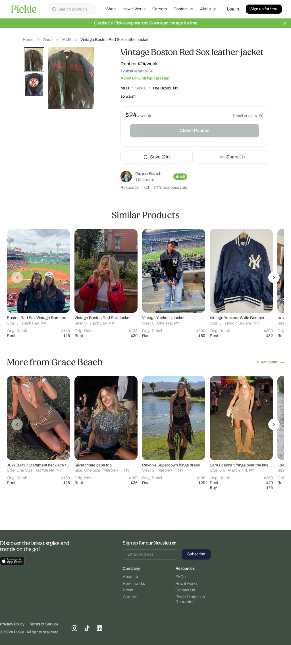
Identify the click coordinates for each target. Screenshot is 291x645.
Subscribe (196, 554)
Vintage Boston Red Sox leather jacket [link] (114, 39)
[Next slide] (274, 277)
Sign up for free (263, 9)
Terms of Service (44, 624)
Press (128, 590)
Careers (159, 9)
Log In (233, 9)
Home (28, 39)
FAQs (180, 577)
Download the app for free (173, 23)
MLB (66, 39)
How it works (134, 583)
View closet (267, 362)
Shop (111, 9)
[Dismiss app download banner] (285, 23)
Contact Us (183, 9)
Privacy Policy (12, 624)
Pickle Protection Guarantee (190, 599)
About (205, 9)
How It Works (134, 9)
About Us (131, 577)
